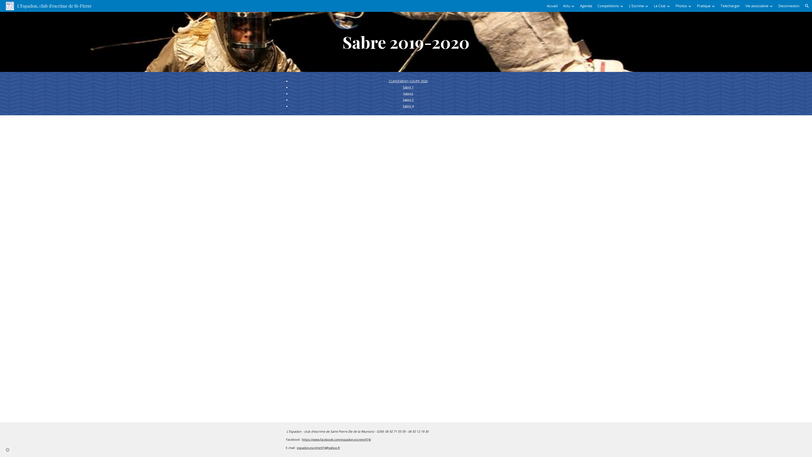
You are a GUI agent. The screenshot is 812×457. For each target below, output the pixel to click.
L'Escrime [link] (636, 6)
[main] (406, 42)
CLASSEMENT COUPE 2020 (408, 81)
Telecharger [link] (730, 6)
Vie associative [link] (756, 6)
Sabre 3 (408, 100)
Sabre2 (408, 93)
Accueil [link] (552, 6)
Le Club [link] (660, 6)
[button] (807, 6)
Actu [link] (566, 6)
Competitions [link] (608, 6)
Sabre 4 (408, 106)
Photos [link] (681, 6)
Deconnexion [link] (788, 6)
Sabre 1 (408, 87)
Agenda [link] (586, 6)
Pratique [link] (703, 6)
